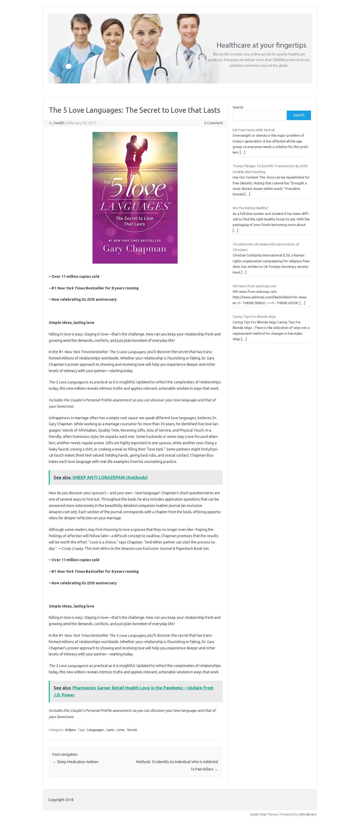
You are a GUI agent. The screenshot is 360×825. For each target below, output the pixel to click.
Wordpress (308, 814)
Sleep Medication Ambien (75, 762)
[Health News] (180, 82)
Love (120, 730)
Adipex (70, 730)
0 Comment (213, 123)
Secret (132, 730)
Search (238, 107)
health (59, 123)
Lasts (110, 730)
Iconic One (258, 814)
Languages (95, 730)
